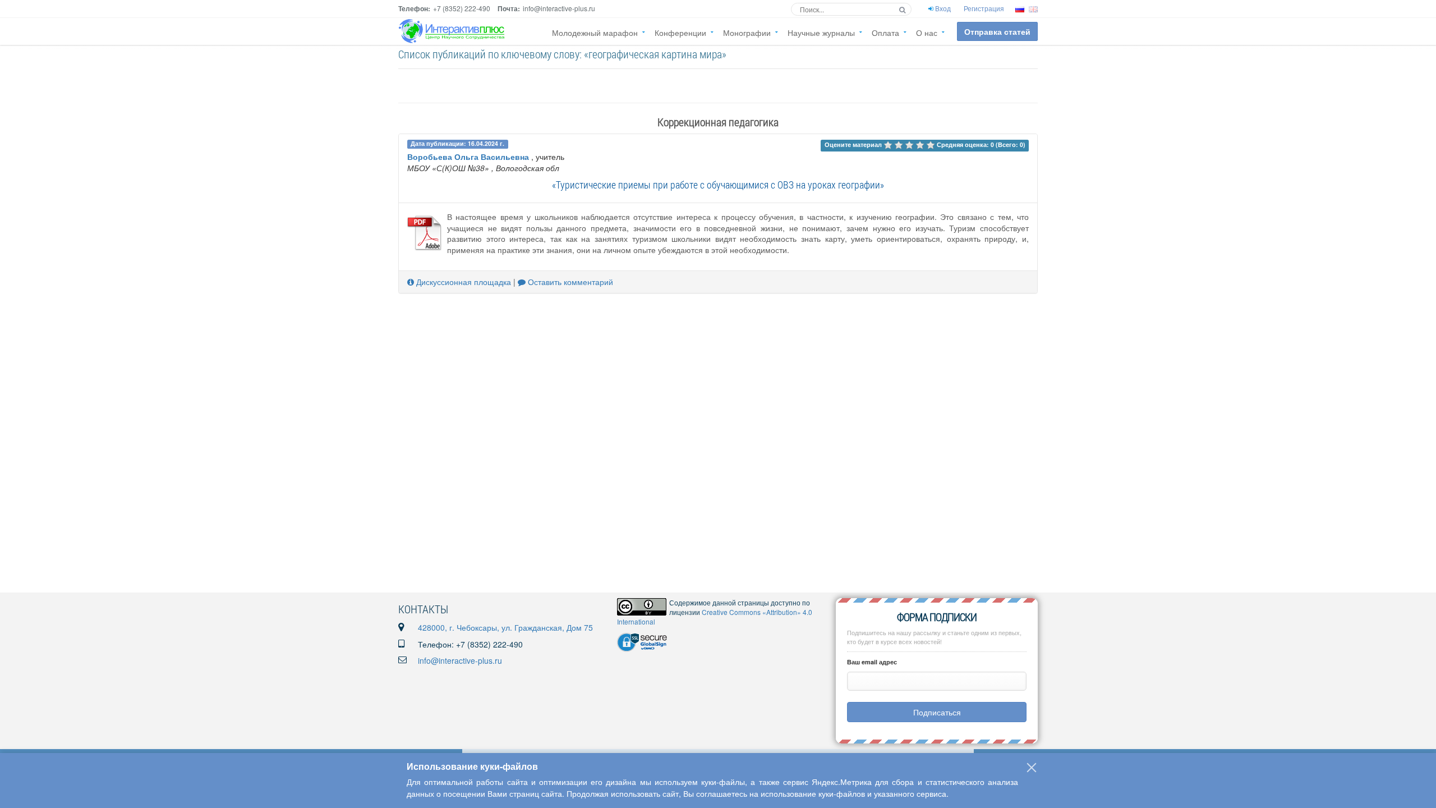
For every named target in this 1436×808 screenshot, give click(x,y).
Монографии (747, 32)
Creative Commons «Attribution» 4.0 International (714, 616)
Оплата (885, 32)
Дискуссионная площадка (462, 281)
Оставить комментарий (569, 281)
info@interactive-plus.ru (460, 660)
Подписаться (937, 712)
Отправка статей (997, 31)
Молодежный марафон (595, 32)
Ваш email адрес (872, 662)
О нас (926, 32)
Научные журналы (821, 32)
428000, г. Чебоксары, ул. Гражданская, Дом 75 (505, 627)
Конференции (680, 32)
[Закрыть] (1032, 768)
